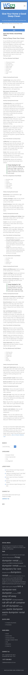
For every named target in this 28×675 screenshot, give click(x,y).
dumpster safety (22, 566)
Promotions (8, 624)
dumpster (20, 563)
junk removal (17, 583)
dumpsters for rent (11, 568)
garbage (3, 578)
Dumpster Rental (10, 455)
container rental (5, 563)
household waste (10, 583)
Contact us (8, 646)
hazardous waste (9, 578)
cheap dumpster (10, 557)
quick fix (11, 586)
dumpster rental (10, 565)
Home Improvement (10, 457)
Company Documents (11, 622)
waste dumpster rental (13, 612)
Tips (7, 459)
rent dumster (14, 593)
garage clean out (22, 575)
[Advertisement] (14, 520)
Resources (8, 644)
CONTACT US (5, 498)
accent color (5, 555)
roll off (5, 602)
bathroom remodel (17, 554)
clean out (20, 560)
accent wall (11, 554)
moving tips (23, 583)
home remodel (9, 582)
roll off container (17, 602)
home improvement (13, 580)
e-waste (10, 575)
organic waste (5, 586)
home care (16, 578)
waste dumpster (15, 609)
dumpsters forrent (6, 572)
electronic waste (15, 575)
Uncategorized (9, 461)
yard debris (4, 614)
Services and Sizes (10, 638)
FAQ (7, 642)
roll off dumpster (10, 605)
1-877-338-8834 (6, 659)
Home (7, 633)
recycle (15, 586)
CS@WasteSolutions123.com (9, 662)
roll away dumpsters (17, 599)
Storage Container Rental (12, 640)
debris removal (13, 563)
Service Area (9, 635)
